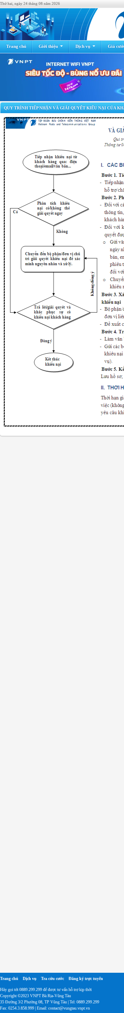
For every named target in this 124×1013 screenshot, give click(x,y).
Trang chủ (16, 46)
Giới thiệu (48, 46)
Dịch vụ (82, 46)
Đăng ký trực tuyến (86, 978)
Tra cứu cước (52, 978)
